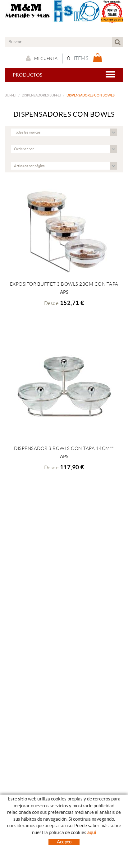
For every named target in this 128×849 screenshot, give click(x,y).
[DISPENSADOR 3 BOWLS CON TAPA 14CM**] (64, 386)
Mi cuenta (45, 58)
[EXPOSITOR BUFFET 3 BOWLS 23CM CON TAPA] (64, 230)
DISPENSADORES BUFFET (42, 95)
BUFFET (11, 95)
